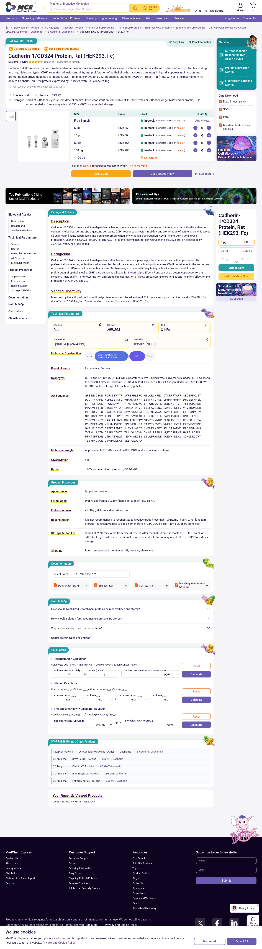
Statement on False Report (20, 878)
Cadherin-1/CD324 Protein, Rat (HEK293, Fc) (74, 801)
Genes (135, 903)
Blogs (135, 878)
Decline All (210, 941)
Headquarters (13, 868)
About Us (11, 863)
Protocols (137, 883)
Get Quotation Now (236, 276)
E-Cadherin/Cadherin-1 (150, 751)
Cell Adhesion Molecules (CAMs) (96, 751)
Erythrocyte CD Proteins (85, 773)
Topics (136, 868)
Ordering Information (80, 868)
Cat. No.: (21, 41)
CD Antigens (59, 759)
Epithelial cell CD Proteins (86, 780)
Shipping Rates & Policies (83, 878)
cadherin (177, 68)
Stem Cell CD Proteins (84, 759)
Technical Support (79, 858)
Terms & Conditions (79, 883)
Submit (226, 880)
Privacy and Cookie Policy (121, 925)
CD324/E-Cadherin (112, 759)
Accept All (241, 941)
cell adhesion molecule (122, 260)
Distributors (12, 873)
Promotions (138, 893)
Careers (10, 883)
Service (236, 54)
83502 (139, 344)
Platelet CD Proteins (83, 766)
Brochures (138, 888)
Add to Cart (236, 268)
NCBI (151, 344)
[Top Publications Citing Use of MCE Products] (68, 203)
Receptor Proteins (63, 751)
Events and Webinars (144, 898)
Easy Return (75, 873)
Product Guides (141, 873)
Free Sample (139, 858)
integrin (153, 72)
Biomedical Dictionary (144, 908)
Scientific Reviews (142, 863)
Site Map (91, 925)
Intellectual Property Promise (85, 888)
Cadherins (125, 751)
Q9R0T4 (59, 344)
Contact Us (12, 858)
